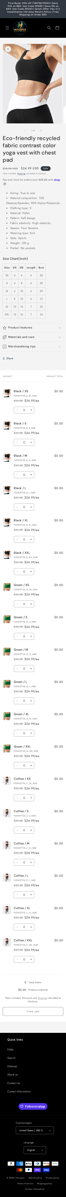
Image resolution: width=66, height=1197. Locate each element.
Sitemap (12, 1066)
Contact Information (19, 1091)
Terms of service (25, 1183)
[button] (7, 28)
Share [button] (9, 358)
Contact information (35, 1189)
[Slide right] (41, 130)
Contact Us (13, 1083)
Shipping (21, 173)
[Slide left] (25, 130)
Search (11, 1058)
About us (12, 1074)
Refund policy (35, 1177)
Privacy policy (52, 1177)
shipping (42, 998)
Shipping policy (44, 1183)
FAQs (10, 1049)
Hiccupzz (20, 1177)
